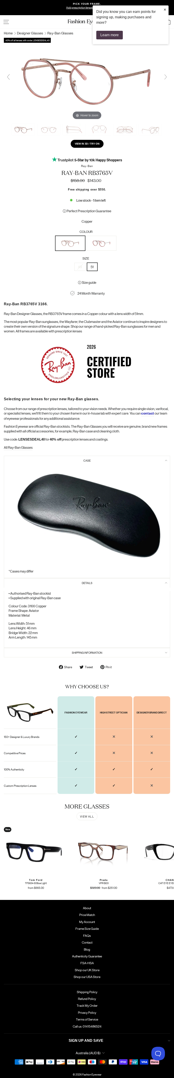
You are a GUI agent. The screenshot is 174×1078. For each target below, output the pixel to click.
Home (8, 33)
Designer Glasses (30, 33)
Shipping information (87, 652)
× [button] (165, 9)
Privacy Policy (87, 1012)
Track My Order (87, 1005)
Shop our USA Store (87, 977)
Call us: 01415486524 (87, 1026)
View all (87, 816)
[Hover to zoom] (87, 78)
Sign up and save (86, 1040)
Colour (86, 231)
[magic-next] (165, 76)
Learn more (109, 35)
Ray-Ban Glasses (60, 33)
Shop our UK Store (87, 970)
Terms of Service (87, 1019)
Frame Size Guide (87, 928)
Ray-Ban (87, 166)
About (87, 908)
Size (85, 258)
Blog (87, 949)
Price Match (87, 915)
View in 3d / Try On (87, 143)
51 (92, 267)
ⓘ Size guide (87, 282)
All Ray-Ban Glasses (18, 447)
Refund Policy (87, 999)
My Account (87, 922)
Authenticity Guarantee (87, 956)
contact (147, 413)
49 (80, 267)
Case (87, 460)
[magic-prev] (8, 76)
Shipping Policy (87, 992)
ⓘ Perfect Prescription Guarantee (87, 211)
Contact (87, 942)
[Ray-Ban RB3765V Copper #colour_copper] (23, 129)
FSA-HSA (87, 963)
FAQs (87, 935)
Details (87, 583)
